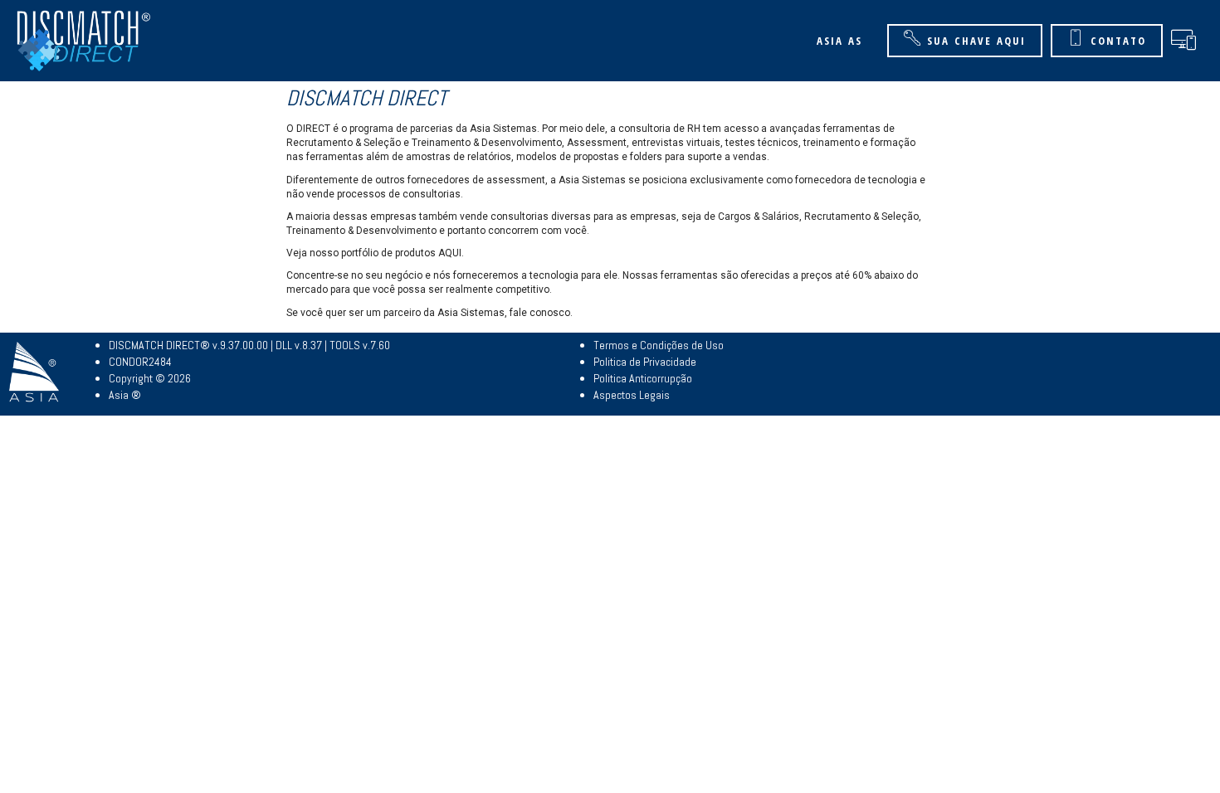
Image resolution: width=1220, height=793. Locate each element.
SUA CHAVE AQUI (976, 40)
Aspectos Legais (631, 394)
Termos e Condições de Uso (658, 345)
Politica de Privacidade (644, 361)
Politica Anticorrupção (642, 378)
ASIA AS (839, 40)
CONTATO (1118, 40)
